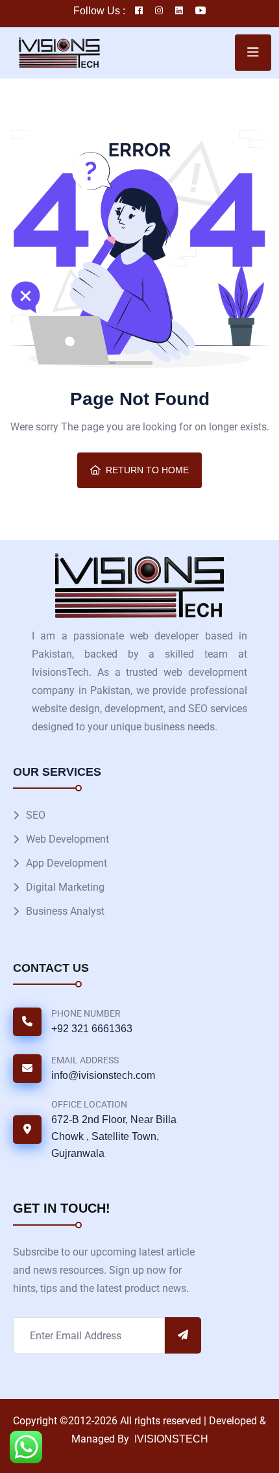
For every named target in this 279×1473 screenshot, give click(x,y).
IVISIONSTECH (170, 1438)
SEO (35, 815)
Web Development (67, 839)
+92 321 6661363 (91, 1028)
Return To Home (147, 470)
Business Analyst (65, 911)
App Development (66, 863)
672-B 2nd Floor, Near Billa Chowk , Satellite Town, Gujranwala (113, 1136)
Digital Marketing (65, 887)
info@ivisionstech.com (103, 1075)
